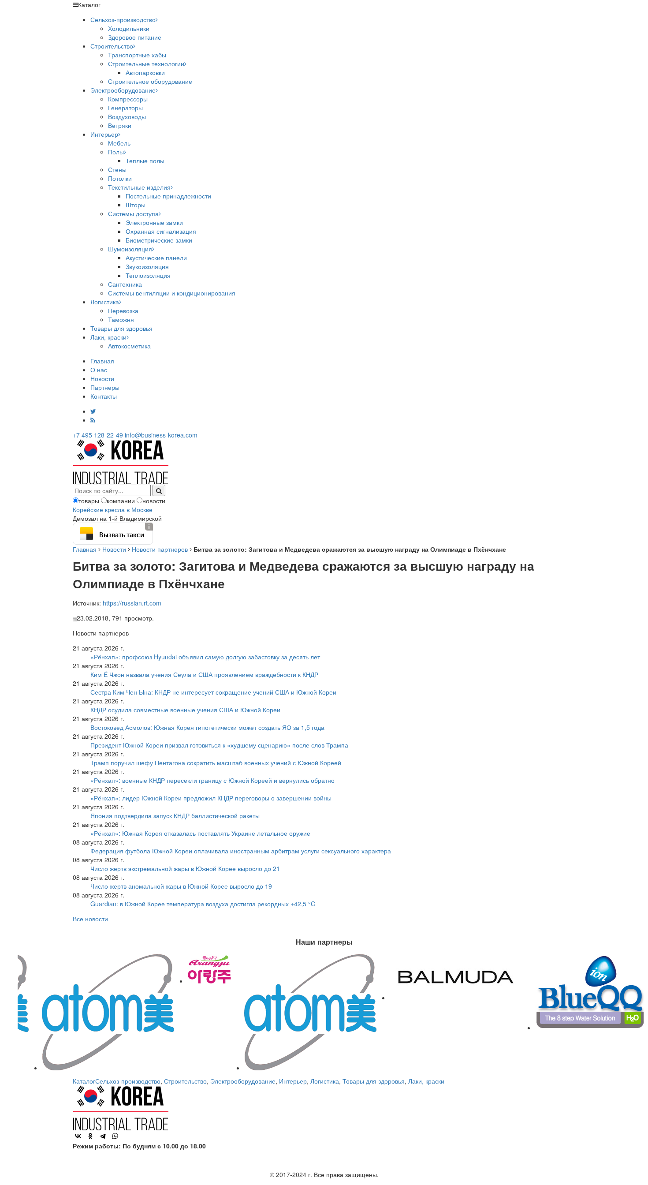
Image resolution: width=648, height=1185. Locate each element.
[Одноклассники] (90, 1136)
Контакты (103, 396)
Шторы (135, 204)
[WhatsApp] (115, 1136)
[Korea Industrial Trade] (120, 460)
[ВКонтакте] (78, 1136)
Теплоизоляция (148, 275)
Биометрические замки (159, 240)
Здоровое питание (134, 37)
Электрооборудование (123, 90)
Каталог (84, 1081)
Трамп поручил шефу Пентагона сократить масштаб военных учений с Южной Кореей (215, 762)
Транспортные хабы (137, 54)
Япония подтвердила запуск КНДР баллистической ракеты (175, 815)
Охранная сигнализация (161, 231)
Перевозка (123, 310)
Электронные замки (154, 222)
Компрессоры (128, 98)
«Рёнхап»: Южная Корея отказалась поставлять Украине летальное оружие (200, 833)
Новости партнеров (160, 549)
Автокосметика (129, 345)
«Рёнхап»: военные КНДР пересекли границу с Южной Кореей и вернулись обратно (212, 780)
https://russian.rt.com (132, 602)
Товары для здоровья (121, 328)
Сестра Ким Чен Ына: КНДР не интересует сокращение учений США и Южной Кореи (213, 692)
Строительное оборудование (150, 81)
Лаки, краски (108, 337)
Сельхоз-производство (123, 19)
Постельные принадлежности (168, 195)
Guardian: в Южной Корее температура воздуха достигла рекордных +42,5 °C (202, 903)
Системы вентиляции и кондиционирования (171, 292)
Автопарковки (145, 72)
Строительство (111, 45)
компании (121, 500)
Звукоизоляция (147, 266)
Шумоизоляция (130, 248)
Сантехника (125, 284)
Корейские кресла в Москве (113, 509)
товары (88, 500)
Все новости (90, 918)
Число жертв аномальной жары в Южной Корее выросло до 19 (181, 886)
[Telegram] (102, 1136)
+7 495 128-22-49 (98, 434)
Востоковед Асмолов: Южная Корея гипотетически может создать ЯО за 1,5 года (207, 727)
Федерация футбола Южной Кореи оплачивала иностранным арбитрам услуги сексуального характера (240, 850)
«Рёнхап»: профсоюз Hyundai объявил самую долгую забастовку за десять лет (205, 656)
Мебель (119, 142)
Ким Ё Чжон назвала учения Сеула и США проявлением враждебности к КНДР (204, 674)
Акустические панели (156, 257)
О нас (98, 369)
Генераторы (125, 107)
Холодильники (128, 28)
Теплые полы (145, 160)
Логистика (104, 301)
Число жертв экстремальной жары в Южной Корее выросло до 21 (185, 868)
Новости (102, 378)
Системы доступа (133, 213)
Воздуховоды (127, 116)
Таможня (121, 319)
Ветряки (119, 125)
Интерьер (104, 134)
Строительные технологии (146, 63)
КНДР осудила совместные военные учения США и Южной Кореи (185, 709)
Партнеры (104, 387)
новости (153, 500)
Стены (117, 169)
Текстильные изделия (139, 187)
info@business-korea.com (161, 434)
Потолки (120, 178)
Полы (116, 151)
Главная (102, 360)
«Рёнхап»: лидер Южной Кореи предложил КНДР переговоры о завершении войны (210, 797)
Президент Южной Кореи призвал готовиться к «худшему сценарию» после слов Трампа (219, 744)
